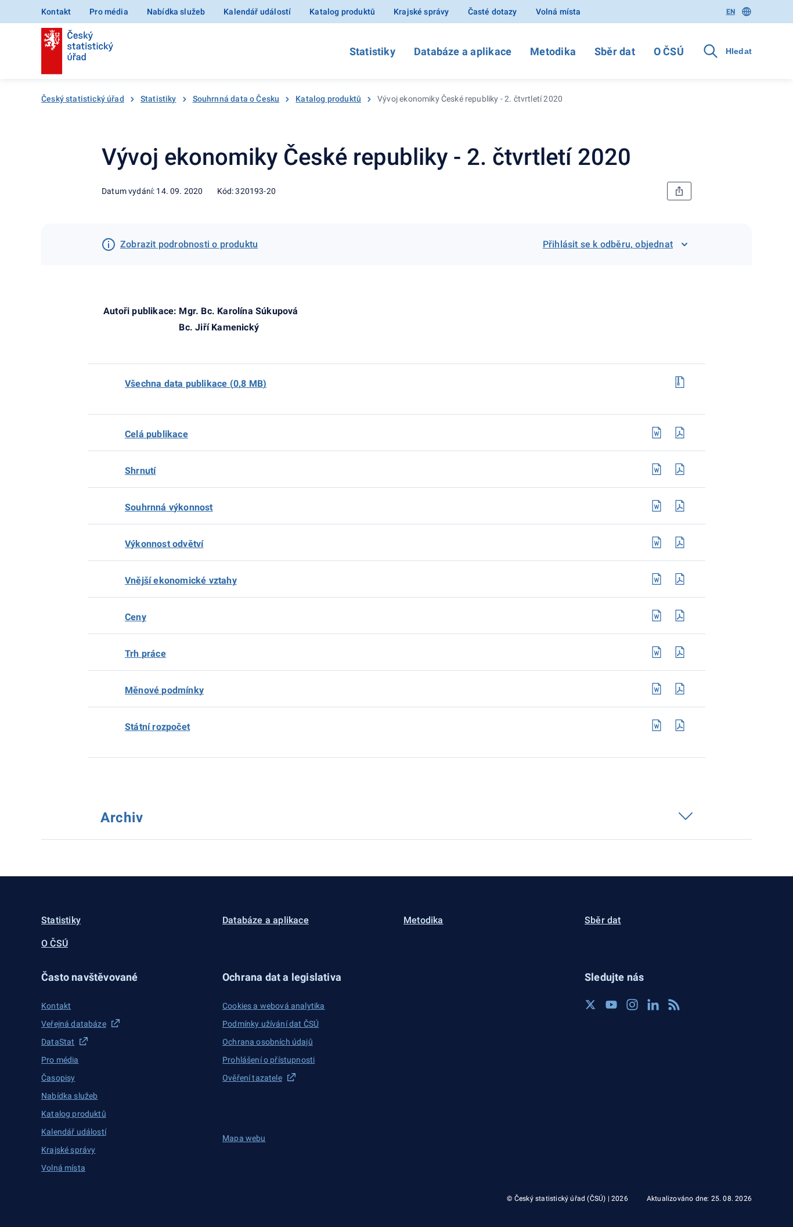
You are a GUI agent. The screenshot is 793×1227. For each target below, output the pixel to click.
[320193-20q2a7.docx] (656, 688)
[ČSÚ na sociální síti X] (590, 1004)
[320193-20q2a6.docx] (656, 652)
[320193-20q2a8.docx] (656, 725)
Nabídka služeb (176, 11)
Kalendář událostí (257, 11)
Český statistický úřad (82, 98)
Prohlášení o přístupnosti (268, 1059)
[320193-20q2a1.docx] (656, 469)
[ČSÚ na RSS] (674, 1004)
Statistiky (372, 51)
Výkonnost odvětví (164, 543)
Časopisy (58, 1077)
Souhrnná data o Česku (236, 98)
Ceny (135, 617)
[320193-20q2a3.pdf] (679, 542)
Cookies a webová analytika (273, 1005)
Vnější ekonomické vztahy (181, 580)
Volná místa (558, 11)
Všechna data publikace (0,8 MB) (195, 383)
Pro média (108, 11)
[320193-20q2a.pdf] (679, 432)
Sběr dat (614, 51)
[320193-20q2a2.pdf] (679, 505)
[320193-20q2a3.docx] (656, 542)
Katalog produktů (342, 11)
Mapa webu (244, 1138)
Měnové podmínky (164, 690)
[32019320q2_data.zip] (679, 382)
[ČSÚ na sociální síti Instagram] (632, 1004)
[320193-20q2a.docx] (656, 432)
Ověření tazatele (252, 1077)
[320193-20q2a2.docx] (656, 505)
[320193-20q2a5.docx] (656, 615)
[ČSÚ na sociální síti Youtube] (611, 1004)
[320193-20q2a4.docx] (656, 579)
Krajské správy (421, 11)
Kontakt (56, 11)
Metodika (553, 51)
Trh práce (145, 653)
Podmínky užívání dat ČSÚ (270, 1023)
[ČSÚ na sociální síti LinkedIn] (653, 1004)
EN (730, 12)
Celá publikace (156, 434)
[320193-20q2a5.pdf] (679, 615)
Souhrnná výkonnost (169, 507)
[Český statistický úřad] (77, 51)
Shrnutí (140, 470)
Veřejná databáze (73, 1023)
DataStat (57, 1041)
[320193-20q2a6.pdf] (679, 652)
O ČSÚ (669, 51)
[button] (124, 977)
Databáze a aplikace (462, 51)
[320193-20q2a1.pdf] (679, 469)
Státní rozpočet (157, 726)
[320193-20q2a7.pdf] (679, 688)
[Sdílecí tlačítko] (679, 191)
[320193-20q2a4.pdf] (679, 579)
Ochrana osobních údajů (267, 1041)
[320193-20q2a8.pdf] (679, 725)
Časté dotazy (492, 11)
